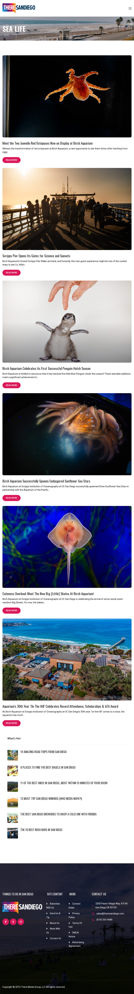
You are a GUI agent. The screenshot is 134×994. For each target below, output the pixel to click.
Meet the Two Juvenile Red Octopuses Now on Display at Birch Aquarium (47, 143)
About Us (54, 923)
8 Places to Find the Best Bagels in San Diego (47, 767)
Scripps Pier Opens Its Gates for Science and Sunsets (36, 255)
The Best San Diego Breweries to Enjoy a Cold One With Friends (58, 814)
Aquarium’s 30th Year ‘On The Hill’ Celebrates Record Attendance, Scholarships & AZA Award (60, 706)
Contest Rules (74, 905)
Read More (11, 160)
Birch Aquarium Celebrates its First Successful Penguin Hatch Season (46, 368)
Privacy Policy (74, 915)
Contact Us (55, 938)
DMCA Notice (74, 934)
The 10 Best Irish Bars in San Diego (41, 830)
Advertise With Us (53, 905)
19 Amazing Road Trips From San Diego (43, 752)
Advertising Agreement (76, 944)
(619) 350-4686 (104, 919)
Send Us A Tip (53, 915)
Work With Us (53, 930)
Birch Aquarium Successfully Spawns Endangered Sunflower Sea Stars (46, 480)
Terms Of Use (75, 925)
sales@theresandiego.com (110, 913)
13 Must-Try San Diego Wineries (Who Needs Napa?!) (51, 798)
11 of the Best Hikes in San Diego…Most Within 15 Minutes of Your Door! (64, 783)
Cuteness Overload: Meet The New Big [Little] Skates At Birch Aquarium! (48, 593)
